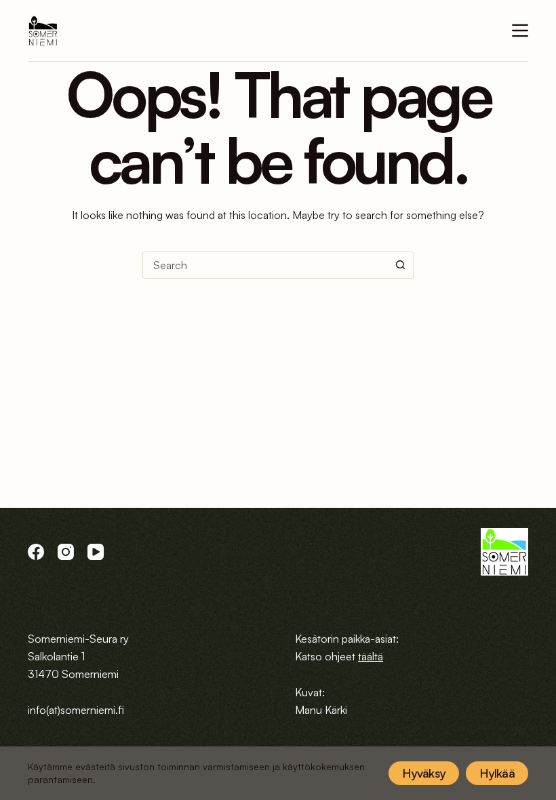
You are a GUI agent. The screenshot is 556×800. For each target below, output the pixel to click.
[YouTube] (95, 552)
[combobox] (265, 265)
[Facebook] (36, 552)
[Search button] (400, 265)
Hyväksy (423, 772)
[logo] (43, 31)
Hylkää (497, 772)
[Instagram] (66, 552)
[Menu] (520, 30)
